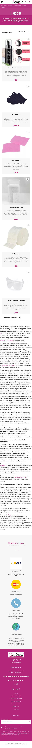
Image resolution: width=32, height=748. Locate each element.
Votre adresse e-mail (6, 719)
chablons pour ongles (6, 341)
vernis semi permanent (8, 365)
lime (1, 333)
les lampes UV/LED (20, 478)
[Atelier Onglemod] (17, 2)
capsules (2, 466)
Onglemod (11, 515)
